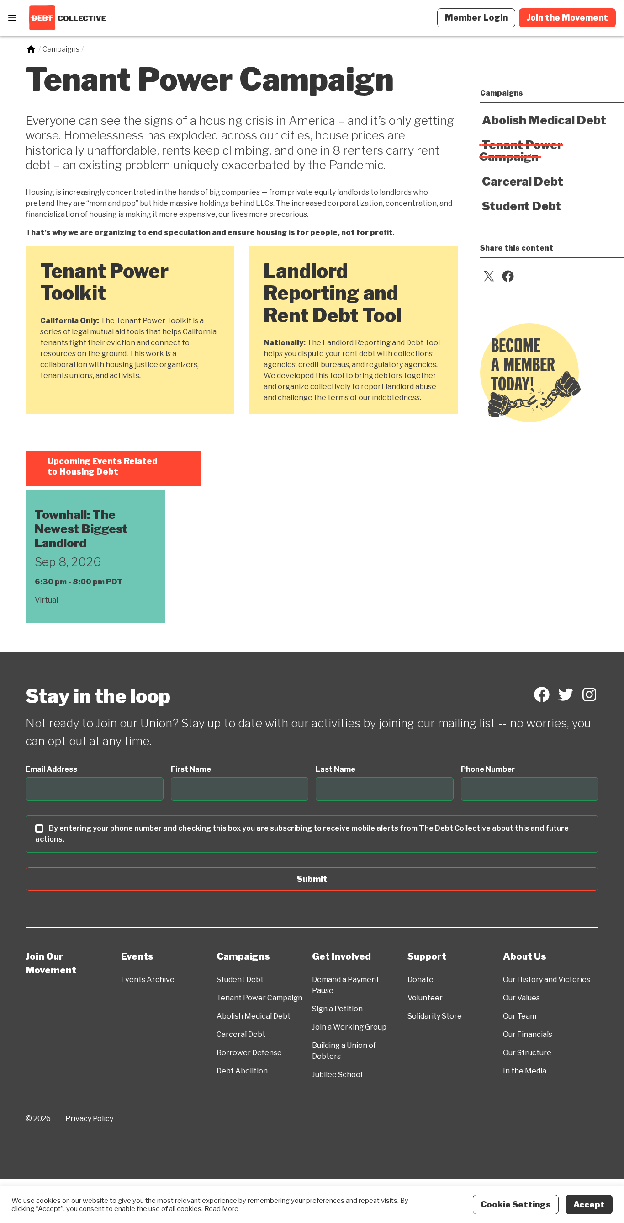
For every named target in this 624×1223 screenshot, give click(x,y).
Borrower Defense (249, 1052)
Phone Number (488, 769)
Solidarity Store (434, 1016)
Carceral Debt (241, 1034)
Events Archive (148, 979)
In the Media (524, 1071)
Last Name (335, 769)
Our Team (519, 1016)
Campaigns (243, 956)
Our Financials (527, 1034)
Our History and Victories (546, 979)
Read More (221, 1209)
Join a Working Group (349, 1027)
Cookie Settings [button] (516, 1204)
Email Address (51, 769)
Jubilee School (337, 1074)
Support (426, 956)
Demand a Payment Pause (345, 985)
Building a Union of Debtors (344, 1051)
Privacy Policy (89, 1118)
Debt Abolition (242, 1071)
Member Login (476, 17)
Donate (420, 979)
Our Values (521, 997)
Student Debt (240, 979)
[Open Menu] (12, 17)
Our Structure (527, 1052)
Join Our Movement (51, 963)
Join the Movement (567, 17)
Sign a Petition (337, 1008)
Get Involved (341, 956)
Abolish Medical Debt (254, 1016)
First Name (191, 769)
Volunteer (425, 997)
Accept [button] (589, 1204)
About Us (524, 956)
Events (137, 956)
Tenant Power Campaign (259, 997)
